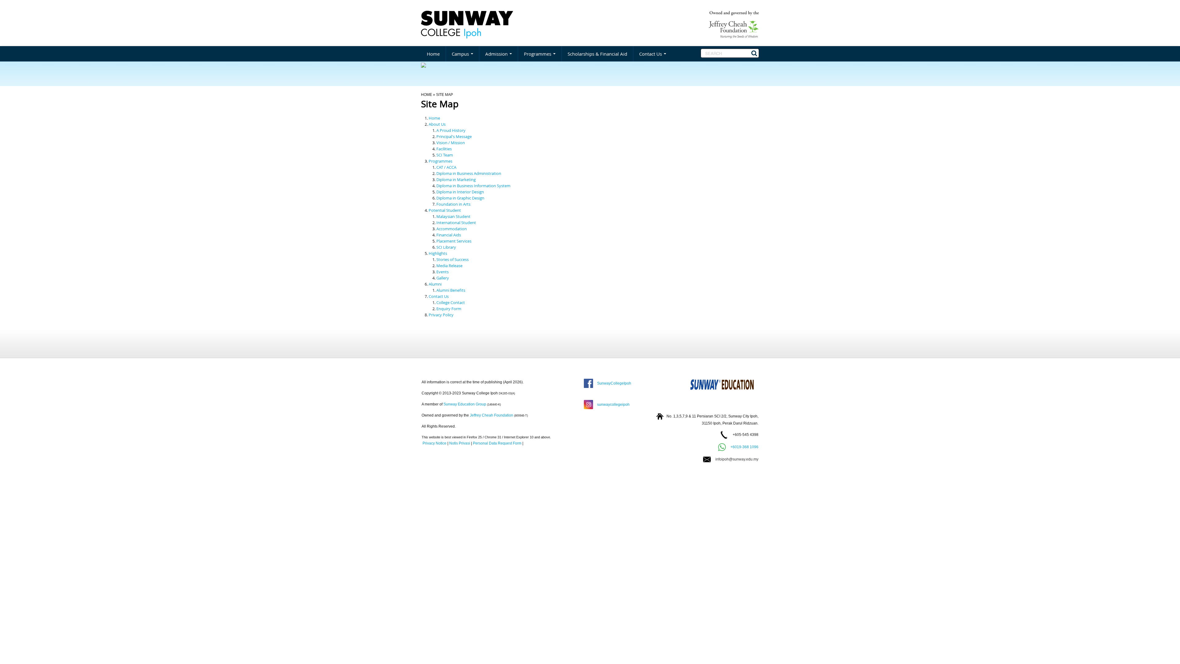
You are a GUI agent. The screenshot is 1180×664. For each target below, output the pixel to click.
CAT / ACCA (446, 167)
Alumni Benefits (450, 290)
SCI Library (446, 247)
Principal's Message (454, 136)
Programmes (538, 54)
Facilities (444, 149)
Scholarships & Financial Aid (597, 54)
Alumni (435, 284)
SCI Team (444, 155)
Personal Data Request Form (497, 443)
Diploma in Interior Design (460, 192)
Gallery (442, 278)
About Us (437, 124)
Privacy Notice (434, 443)
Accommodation (451, 228)
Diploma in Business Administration (468, 173)
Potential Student (445, 210)
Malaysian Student (453, 216)
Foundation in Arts (453, 204)
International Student (456, 222)
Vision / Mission (450, 142)
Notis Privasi (459, 443)
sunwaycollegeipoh (612, 404)
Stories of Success (452, 259)
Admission (497, 54)
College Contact (450, 302)
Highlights (438, 253)
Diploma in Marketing (456, 179)
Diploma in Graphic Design (460, 198)
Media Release (449, 265)
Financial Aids (448, 235)
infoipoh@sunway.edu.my (734, 459)
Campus (461, 54)
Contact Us (651, 54)
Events (442, 272)
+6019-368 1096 (744, 447)
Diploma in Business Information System (473, 185)
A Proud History (451, 130)
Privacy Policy (441, 315)
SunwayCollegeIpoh (613, 383)
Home (433, 54)
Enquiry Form (448, 308)
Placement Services (453, 241)
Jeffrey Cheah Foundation (491, 415)
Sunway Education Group (464, 404)
